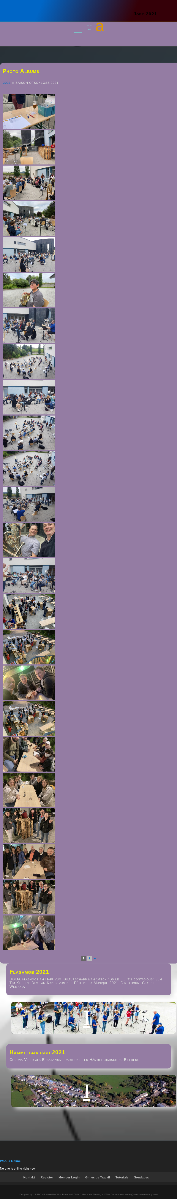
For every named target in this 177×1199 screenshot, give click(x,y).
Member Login (69, 1177)
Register (47, 1177)
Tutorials (121, 1177)
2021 (7, 82)
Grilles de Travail (97, 1177)
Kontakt (29, 1177)
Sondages (141, 1177)
